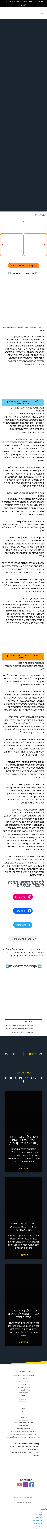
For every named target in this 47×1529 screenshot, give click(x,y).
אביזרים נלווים (23, 1393)
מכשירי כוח (23, 1378)
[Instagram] (25, 1485)
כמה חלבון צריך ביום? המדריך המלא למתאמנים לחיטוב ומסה (23, 1314)
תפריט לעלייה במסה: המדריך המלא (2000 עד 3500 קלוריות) (23, 1226)
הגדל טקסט (38, 1512)
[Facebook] (32, 1485)
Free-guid (36, 1455)
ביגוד (23, 1396)
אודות (24, 1411)
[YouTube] (19, 1485)
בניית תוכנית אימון (23, 1429)
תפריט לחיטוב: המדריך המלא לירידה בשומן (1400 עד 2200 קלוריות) (23, 1140)
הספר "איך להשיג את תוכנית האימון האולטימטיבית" (23, 1437)
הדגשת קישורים (37, 1523)
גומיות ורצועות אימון (23, 1387)
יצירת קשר (23, 1417)
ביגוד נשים (22, 1402)
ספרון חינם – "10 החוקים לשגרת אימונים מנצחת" (24, 1452)
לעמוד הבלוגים (30, 885)
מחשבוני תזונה (23, 1426)
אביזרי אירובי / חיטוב (23, 1384)
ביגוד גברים (22, 1399)
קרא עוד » (23, 1168)
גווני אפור (39, 1518)
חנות (23, 1414)
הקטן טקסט (38, 1515)
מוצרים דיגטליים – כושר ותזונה (23, 1376)
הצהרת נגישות (23, 1420)
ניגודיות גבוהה (37, 1521)
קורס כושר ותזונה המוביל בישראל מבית (24, 1431)
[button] (3, 13)
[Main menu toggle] (42, 13)
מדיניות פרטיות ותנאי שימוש (23, 1423)
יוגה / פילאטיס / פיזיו (23, 1390)
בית (23, 1408)
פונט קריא (39, 1526)
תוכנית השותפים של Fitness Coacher (23, 1434)
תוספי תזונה (23, 1381)
